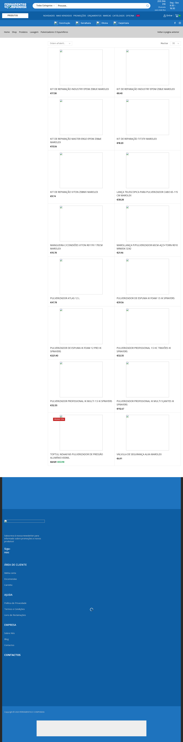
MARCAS (107, 15)
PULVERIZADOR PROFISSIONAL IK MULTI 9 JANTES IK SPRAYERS (145, 403)
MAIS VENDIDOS (64, 15)
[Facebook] (175, 23)
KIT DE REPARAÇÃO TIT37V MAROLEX (137, 138)
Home (7, 32)
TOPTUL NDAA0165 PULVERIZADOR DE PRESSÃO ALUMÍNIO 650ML (76, 456)
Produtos (23, 32)
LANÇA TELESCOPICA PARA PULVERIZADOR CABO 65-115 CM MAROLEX (147, 193)
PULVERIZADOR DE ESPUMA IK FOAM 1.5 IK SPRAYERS (146, 298)
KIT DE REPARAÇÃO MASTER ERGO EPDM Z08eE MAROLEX (75, 140)
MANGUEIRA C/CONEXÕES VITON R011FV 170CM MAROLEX (76, 247)
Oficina (105, 23)
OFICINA (132, 15)
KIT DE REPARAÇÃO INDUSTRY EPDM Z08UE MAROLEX (79, 89)
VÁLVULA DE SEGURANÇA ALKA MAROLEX (139, 454)
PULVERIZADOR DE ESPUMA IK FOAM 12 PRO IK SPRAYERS (75, 349)
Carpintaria (124, 23)
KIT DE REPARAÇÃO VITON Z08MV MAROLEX (74, 192)
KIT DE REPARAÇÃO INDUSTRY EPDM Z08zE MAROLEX (146, 89)
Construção (64, 23)
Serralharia (86, 23)
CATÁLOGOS (119, 15)
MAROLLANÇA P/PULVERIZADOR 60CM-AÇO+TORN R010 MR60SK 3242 (147, 247)
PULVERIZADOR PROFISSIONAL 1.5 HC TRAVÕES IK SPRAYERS (144, 349)
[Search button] (147, 5)
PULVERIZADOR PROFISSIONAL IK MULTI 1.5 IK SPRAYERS (81, 401)
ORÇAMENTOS (94, 15)
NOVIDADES (49, 15)
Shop (14, 32)
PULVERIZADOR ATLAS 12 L (65, 298)
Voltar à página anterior (168, 32)
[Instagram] (180, 23)
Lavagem (34, 32)
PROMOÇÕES (79, 15)
